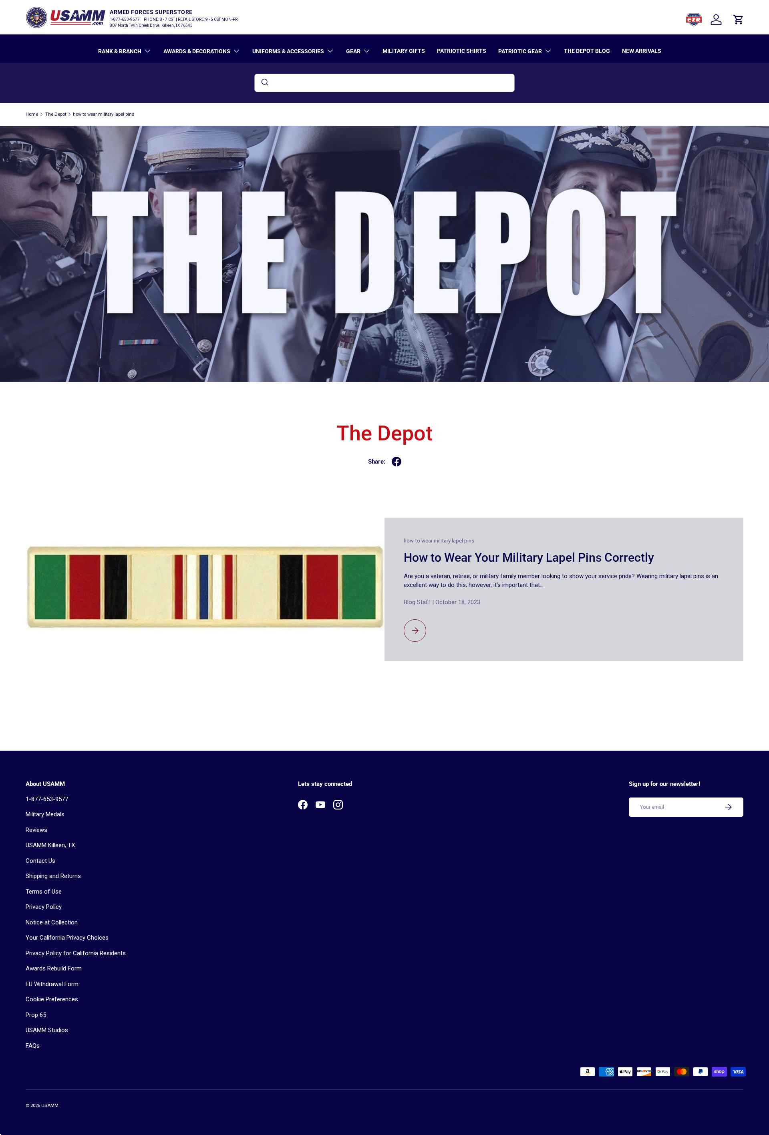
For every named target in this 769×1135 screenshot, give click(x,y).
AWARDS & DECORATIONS (196, 51)
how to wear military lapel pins (103, 114)
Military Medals (45, 814)
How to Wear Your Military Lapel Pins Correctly (529, 557)
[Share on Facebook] (396, 461)
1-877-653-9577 (47, 799)
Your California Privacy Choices (67, 937)
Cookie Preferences (52, 999)
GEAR (353, 51)
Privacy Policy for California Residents (76, 953)
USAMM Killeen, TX (50, 845)
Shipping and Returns (53, 876)
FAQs (33, 1045)
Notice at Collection (52, 922)
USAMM (49, 1105)
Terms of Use (44, 891)
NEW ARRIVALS (641, 51)
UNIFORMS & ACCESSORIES (288, 51)
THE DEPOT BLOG (587, 51)
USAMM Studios (47, 1030)
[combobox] (384, 83)
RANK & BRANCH (119, 51)
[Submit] (264, 83)
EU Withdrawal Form (52, 984)
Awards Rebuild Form (54, 968)
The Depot (55, 114)
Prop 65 (36, 1014)
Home (32, 114)
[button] (738, 19)
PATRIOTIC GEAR (520, 51)
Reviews (36, 830)
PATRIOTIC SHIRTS (461, 51)
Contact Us (40, 860)
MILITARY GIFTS (403, 51)
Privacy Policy (44, 906)
